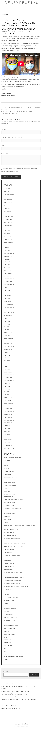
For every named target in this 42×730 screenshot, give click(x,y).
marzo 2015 (7, 363)
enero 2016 (7, 335)
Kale (26, 724)
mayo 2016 (7, 324)
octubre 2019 (8, 245)
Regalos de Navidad (10, 634)
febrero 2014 (8, 397)
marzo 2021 (7, 205)
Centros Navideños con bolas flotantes (14, 694)
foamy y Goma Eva (9, 514)
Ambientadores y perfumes (12, 457)
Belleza (6, 463)
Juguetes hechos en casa (12, 555)
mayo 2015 (7, 358)
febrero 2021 (8, 208)
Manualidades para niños (12, 583)
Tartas (6, 654)
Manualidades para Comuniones (14, 578)
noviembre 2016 (9, 307)
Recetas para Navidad (10, 628)
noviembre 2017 (9, 279)
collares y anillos (9, 483)
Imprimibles (7, 541)
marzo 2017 (7, 296)
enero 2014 (7, 400)
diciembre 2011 (8, 445)
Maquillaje (7, 589)
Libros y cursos (8, 566)
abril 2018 (7, 267)
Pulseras (6, 611)
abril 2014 (7, 392)
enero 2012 (7, 442)
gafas (13, 96)
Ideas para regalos (10, 535)
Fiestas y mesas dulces (10, 511)
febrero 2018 (8, 273)
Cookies (6, 488)
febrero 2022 (8, 202)
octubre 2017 (8, 281)
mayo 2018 (7, 264)
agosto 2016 (8, 315)
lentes (16, 96)
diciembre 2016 (8, 304)
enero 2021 (7, 211)
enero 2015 (7, 369)
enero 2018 (7, 276)
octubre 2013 (8, 408)
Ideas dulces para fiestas (11, 529)
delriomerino (8, 93)
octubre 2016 (8, 310)
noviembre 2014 (9, 375)
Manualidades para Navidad (12, 580)
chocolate (7, 474)
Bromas (6, 468)
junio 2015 (7, 355)
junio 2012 (7, 428)
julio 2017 (7, 287)
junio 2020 (7, 228)
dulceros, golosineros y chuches (14, 499)
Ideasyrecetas (21, 2)
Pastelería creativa (10, 609)
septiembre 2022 (9, 197)
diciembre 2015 (8, 338)
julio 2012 (7, 425)
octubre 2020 (8, 219)
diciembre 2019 (8, 242)
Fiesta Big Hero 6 (9, 505)
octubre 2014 (8, 377)
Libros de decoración (10, 563)
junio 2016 (7, 321)
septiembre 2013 (9, 411)
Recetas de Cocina (9, 620)
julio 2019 (7, 247)
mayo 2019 (7, 250)
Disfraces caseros (9, 497)
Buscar (5, 671)
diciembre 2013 (8, 403)
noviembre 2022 (9, 194)
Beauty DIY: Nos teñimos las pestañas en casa (15, 691)
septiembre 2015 (9, 346)
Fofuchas (7, 516)
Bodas (6, 465)
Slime (5, 648)
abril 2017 (7, 293)
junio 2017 (7, 290)
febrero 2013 (8, 417)
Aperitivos (7, 460)
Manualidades (11, 95)
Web (2, 145)
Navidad (6, 603)
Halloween (7, 519)
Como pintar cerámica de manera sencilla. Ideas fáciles (18, 699)
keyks (6, 558)
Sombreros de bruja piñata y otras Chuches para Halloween (20, 697)
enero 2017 (7, 301)
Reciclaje (7, 631)
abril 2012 (7, 434)
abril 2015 (7, 360)
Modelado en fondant (11, 597)
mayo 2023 (7, 191)
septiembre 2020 (9, 222)
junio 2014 (7, 386)
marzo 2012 (7, 437)
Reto (5, 637)
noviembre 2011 (9, 448)
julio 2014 (7, 383)
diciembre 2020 (8, 214)
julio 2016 (7, 318)
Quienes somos (8, 614)
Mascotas (7, 594)
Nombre (4, 129)
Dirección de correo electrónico (11, 137)
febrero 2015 (8, 366)
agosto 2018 (8, 256)
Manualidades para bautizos (13, 572)
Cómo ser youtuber (10, 485)
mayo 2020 (7, 231)
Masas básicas (8, 592)
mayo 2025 (7, 188)
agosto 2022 (8, 200)
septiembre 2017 (9, 284)
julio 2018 (7, 259)
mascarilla (20, 96)
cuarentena (9, 96)
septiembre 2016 (9, 312)
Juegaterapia (8, 552)
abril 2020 (7, 233)
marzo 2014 (7, 394)
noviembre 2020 (9, 216)
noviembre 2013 (9, 406)
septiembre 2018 (9, 253)
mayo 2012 (7, 431)
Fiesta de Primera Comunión (12, 508)
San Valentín (8, 640)
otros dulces (8, 606)
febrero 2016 (8, 332)
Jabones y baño (9, 549)
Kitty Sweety (8, 561)
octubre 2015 (8, 344)
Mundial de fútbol (10, 600)
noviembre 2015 (9, 341)
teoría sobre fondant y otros (13, 657)
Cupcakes (7, 491)
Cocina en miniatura (10, 477)
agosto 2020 (8, 225)
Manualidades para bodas (12, 575)
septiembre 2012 (9, 420)
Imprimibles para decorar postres (14, 544)
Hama (6, 522)
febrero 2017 (8, 298)
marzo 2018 (7, 270)
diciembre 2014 (8, 372)
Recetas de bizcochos (10, 617)
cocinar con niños (10, 480)
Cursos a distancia (9, 494)
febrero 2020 (8, 239)
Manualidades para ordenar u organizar (16, 586)
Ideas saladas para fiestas (12, 538)
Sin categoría (8, 645)
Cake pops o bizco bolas (11, 471)
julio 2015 (7, 352)
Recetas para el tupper (11, 625)
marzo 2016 (7, 329)
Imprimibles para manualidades (13, 546)
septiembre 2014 (9, 380)
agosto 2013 (8, 414)
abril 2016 (7, 327)
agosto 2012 (8, 423)
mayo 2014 (7, 389)
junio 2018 (7, 262)
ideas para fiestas (9, 532)
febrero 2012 (8, 440)
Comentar (4, 153)
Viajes (6, 659)
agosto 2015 (8, 349)
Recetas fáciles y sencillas (12, 623)
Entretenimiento (9, 502)
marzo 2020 (7, 236)
